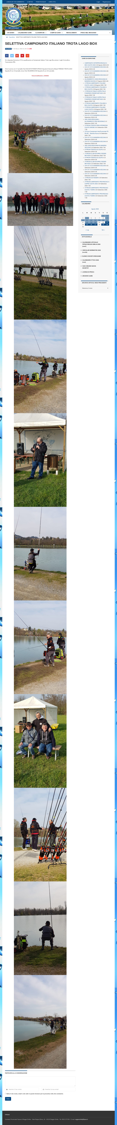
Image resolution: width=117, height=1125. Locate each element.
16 (107, 220)
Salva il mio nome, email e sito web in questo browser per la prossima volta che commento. (35, 1093)
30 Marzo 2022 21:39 (19, 48)
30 (107, 224)
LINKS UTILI (52, 2)
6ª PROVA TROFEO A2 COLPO (94, 157)
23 (107, 222)
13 (95, 220)
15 (103, 220)
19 (91, 222)
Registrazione (107, 2)
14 (99, 220)
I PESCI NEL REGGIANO (88, 32)
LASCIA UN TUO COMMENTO (15, 2)
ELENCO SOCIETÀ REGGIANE (91, 256)
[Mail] (27, 55)
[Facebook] (7, 55)
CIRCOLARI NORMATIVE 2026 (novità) (91, 251)
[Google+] (17, 55)
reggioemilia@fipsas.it (81, 1119)
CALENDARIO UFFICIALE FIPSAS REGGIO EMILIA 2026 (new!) (91, 244)
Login (98, 2)
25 (87, 224)
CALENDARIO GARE (25, 32)
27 (95, 224)
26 (91, 224)
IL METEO (30, 2)
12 (91, 220)
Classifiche (12, 37)
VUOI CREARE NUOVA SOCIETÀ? (89, 267)
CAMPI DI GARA (55, 32)
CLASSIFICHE (40, 32)
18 (87, 222)
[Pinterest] (22, 55)
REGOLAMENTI (71, 32)
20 (95, 222)
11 (87, 220)
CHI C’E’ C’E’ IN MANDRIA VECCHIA (95, 67)
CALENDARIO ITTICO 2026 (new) (90, 261)
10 (83, 220)
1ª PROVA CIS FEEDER (91, 177)
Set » (103, 230)
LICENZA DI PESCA (88, 272)
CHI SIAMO (10, 32)
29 (103, 224)
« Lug (87, 230)
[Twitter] (12, 55)
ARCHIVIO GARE (87, 276)
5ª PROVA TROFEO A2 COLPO (94, 149)
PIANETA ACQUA (41, 2)
